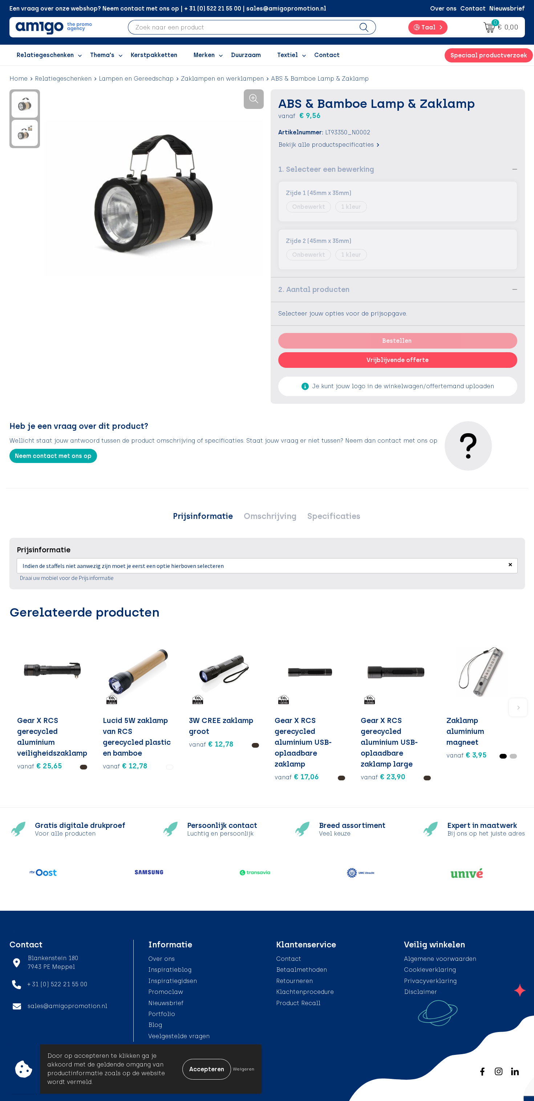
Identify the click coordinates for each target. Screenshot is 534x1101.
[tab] (203, 516)
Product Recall (298, 1003)
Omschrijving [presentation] (270, 516)
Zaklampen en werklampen (222, 78)
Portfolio (161, 1014)
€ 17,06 (297, 776)
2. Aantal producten (313, 289)
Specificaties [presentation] (333, 516)
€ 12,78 (125, 765)
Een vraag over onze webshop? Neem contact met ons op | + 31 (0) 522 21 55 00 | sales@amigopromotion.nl (167, 8)
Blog (155, 1024)
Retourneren (294, 981)
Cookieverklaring (430, 969)
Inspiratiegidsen (172, 981)
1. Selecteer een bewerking (326, 169)
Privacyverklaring (430, 981)
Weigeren (243, 1069)
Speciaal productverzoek (488, 55)
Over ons (443, 8)
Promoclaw (165, 991)
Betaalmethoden (301, 969)
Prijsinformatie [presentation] (203, 516)
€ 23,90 (383, 776)
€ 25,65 (39, 765)
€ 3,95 (466, 755)
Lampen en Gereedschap (136, 78)
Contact (473, 8)
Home (18, 78)
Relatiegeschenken (63, 78)
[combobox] (240, 27)
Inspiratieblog (169, 969)
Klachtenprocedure (305, 991)
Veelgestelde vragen (179, 1036)
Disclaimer (420, 991)
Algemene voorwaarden (440, 958)
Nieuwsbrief (507, 8)
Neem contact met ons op (53, 455)
